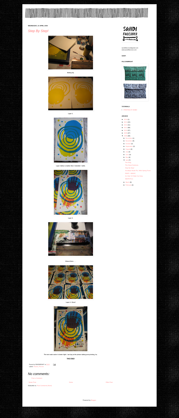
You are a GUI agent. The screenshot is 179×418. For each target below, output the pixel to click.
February (129, 185)
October (128, 143)
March (128, 182)
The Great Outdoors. (132, 165)
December (129, 138)
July (127, 152)
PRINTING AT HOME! (130, 110)
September (129, 146)
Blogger (93, 400)
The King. (128, 162)
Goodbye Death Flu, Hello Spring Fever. (138, 170)
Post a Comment (36, 378)
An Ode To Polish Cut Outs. (134, 176)
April (127, 160)
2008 (126, 136)
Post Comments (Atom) (44, 385)
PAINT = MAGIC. (130, 173)
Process (41, 366)
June (127, 154)
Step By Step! (38, 31)
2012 (126, 125)
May (127, 157)
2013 (126, 122)
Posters (36, 366)
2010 (126, 130)
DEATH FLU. (129, 179)
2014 (126, 119)
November (129, 141)
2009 (126, 133)
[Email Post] (54, 364)
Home (71, 382)
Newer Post (32, 382)
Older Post (109, 382)
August (128, 149)
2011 (126, 127)
